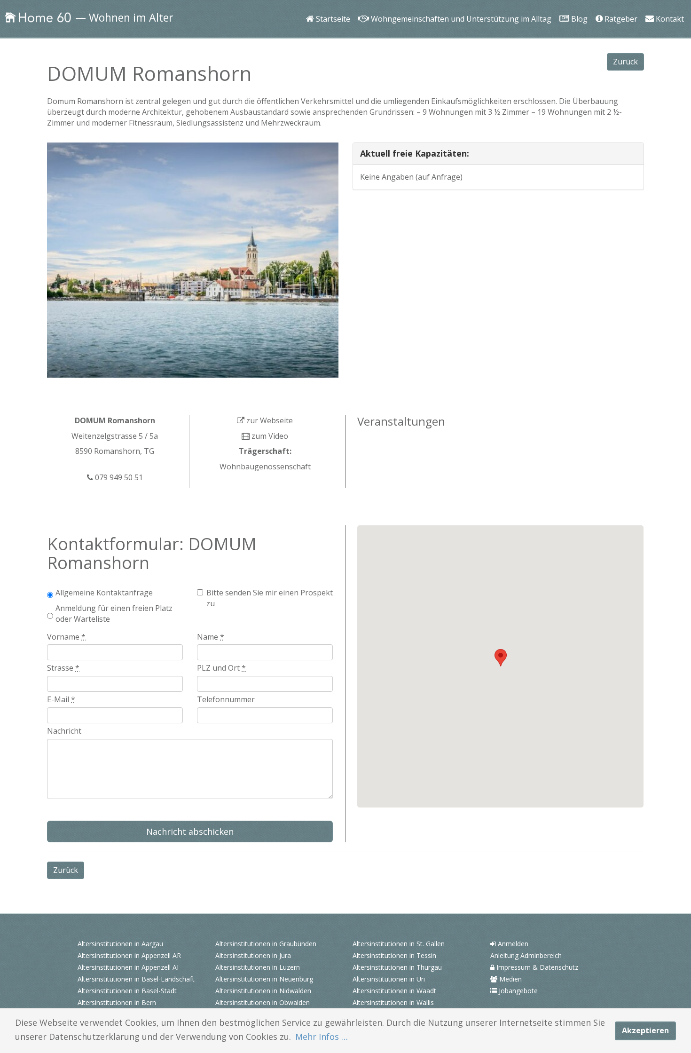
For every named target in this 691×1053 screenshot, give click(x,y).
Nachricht (64, 731)
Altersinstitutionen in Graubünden (265, 943)
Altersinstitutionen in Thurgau (397, 967)
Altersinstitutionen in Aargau (120, 943)
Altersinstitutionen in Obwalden (262, 1002)
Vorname (66, 637)
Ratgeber (619, 6)
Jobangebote (517, 990)
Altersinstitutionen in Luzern (257, 967)
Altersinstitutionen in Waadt (394, 990)
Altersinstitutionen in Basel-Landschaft (136, 978)
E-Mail (61, 699)
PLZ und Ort (221, 668)
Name (210, 637)
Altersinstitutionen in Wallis (393, 1002)
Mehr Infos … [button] (321, 1036)
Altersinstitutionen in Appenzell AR (129, 955)
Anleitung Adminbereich (526, 955)
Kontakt (667, 6)
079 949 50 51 (118, 477)
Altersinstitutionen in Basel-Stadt (127, 990)
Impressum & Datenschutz (536, 967)
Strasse (63, 668)
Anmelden (512, 943)
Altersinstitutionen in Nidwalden (263, 990)
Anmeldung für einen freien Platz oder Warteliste (114, 613)
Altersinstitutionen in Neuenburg (264, 978)
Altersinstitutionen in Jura (253, 955)
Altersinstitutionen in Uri (389, 978)
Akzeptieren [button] (645, 1030)
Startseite (331, 6)
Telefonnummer (226, 699)
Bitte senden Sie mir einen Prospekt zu (269, 598)
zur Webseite (268, 420)
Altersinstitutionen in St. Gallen (399, 943)
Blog (576, 6)
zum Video (269, 436)
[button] (501, 657)
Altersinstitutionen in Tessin (394, 955)
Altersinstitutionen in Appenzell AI (128, 967)
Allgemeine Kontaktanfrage (104, 592)
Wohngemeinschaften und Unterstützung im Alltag (457, 6)
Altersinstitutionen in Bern (117, 1002)
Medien (509, 978)
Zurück (625, 61)
